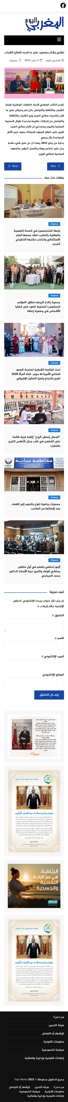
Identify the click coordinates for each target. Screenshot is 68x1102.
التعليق (58, 615)
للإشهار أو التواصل (53, 1034)
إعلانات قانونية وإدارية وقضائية (44, 1058)
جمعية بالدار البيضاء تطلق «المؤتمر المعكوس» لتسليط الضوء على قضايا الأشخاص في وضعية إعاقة (37, 307)
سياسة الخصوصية (53, 1050)
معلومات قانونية (53, 1042)
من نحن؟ (58, 1017)
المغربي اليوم (53, 60)
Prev (53, 166)
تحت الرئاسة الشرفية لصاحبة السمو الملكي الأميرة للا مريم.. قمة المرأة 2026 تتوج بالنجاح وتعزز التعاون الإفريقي (36, 374)
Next (15, 166)
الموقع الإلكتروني (53, 674)
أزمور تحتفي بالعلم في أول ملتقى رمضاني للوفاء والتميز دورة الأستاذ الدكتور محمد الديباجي (34, 571)
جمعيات (13, 61)
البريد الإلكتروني (52, 656)
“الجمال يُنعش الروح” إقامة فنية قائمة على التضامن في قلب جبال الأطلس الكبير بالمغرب (34, 441)
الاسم (59, 638)
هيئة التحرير (56, 1025)
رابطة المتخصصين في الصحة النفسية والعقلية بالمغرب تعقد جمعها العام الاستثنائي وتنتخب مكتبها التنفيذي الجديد (37, 238)
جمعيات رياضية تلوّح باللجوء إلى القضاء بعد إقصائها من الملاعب (36, 506)
